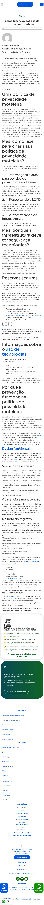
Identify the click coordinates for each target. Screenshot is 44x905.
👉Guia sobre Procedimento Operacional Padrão (21, 633)
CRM (3, 752)
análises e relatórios (13, 578)
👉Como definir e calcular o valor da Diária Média (20, 647)
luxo (15, 460)
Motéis (22, 16)
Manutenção (6, 761)
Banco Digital (6, 734)
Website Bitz (7, 739)
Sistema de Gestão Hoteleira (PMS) (13, 715)
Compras (5, 775)
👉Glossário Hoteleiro (11, 636)
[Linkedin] (26, 879)
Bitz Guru (6, 790)
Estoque (4, 771)
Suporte (4, 891)
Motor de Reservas (7, 729)
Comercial (38, 891)
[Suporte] (4, 886)
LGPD (6, 329)
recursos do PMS (14, 596)
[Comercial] (38, 886)
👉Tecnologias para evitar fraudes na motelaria (20, 650)
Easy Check (6, 786)
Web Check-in (7, 781)
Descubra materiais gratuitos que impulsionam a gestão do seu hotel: (19, 629)
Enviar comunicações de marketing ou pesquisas (23, 315)
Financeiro (6, 795)
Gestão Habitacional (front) (10, 747)
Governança (6, 757)
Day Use (5, 800)
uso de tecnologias (14, 352)
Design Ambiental (16, 449)
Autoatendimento (7, 766)
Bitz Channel (6, 725)
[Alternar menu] (42, 4)
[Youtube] (22, 879)
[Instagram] (18, 879)
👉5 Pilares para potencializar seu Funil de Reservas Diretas (18, 643)
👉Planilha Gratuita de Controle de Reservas (19, 639)
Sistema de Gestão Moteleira (11, 720)
